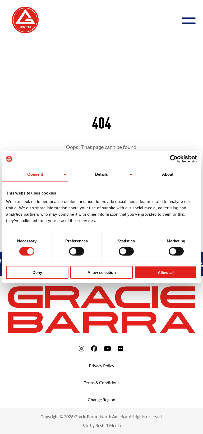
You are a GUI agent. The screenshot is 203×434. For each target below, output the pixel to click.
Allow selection (101, 272)
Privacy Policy (101, 365)
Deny (37, 272)
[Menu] (191, 19)
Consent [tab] (35, 174)
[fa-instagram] (81, 348)
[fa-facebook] (94, 348)
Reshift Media (108, 425)
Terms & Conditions (101, 382)
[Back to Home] (25, 19)
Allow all (166, 272)
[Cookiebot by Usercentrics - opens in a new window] (174, 159)
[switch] (76, 251)
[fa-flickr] (120, 348)
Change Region (101, 399)
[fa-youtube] (107, 348)
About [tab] (168, 174)
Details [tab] (101, 174)
